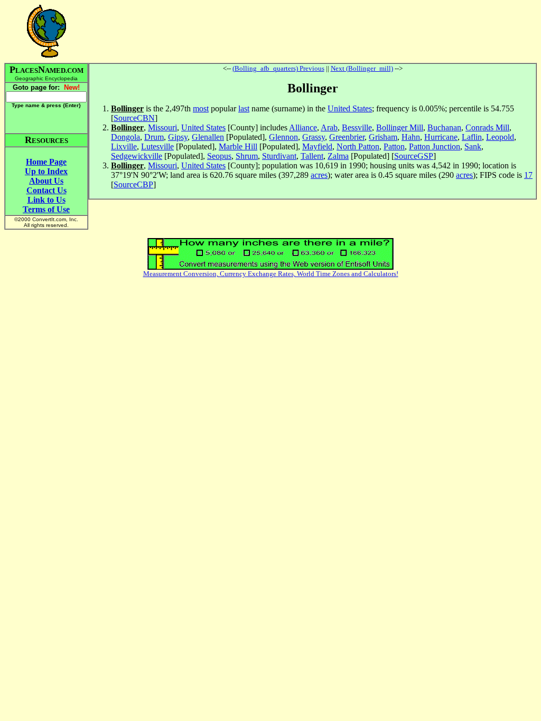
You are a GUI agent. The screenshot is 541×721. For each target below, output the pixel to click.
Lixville (124, 146)
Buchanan (444, 127)
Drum (154, 136)
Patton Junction (434, 146)
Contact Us (46, 190)
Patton (394, 146)
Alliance (303, 127)
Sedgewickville (136, 155)
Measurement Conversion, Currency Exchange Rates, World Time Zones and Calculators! (270, 274)
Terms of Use (46, 209)
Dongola (125, 136)
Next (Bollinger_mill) (362, 68)
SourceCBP (133, 184)
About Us (46, 180)
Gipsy (178, 136)
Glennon (283, 136)
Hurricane (441, 136)
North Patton (358, 146)
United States (350, 108)
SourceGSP (413, 155)
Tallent (312, 155)
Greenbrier (347, 136)
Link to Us (46, 199)
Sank (472, 146)
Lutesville (157, 146)
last (243, 108)
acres (319, 174)
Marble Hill (238, 146)
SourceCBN (134, 117)
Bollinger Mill (399, 127)
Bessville (357, 127)
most (201, 108)
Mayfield (317, 146)
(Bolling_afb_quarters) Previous (278, 68)
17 (528, 174)
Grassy (313, 136)
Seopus (219, 155)
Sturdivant (279, 155)
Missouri (162, 127)
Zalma (338, 155)
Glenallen (208, 136)
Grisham (383, 136)
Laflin (472, 136)
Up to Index (46, 171)
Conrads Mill (487, 127)
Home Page (46, 161)
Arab (329, 127)
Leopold (500, 136)
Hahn (411, 136)
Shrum (247, 155)
